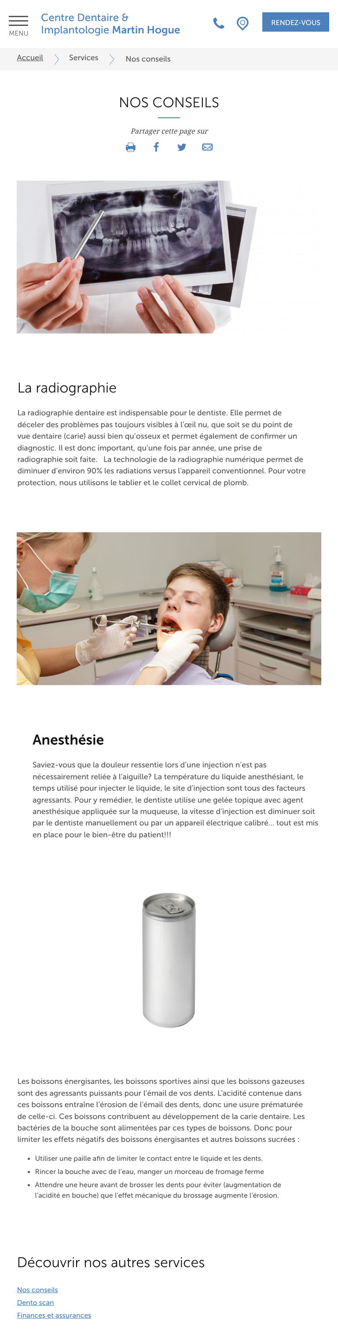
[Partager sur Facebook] (156, 148)
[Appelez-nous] (218, 24)
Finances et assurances (54, 1315)
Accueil (30, 58)
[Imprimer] (131, 148)
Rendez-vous (295, 23)
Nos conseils (37, 1290)
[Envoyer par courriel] (207, 148)
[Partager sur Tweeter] (182, 148)
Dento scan (35, 1303)
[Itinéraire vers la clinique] (243, 24)
